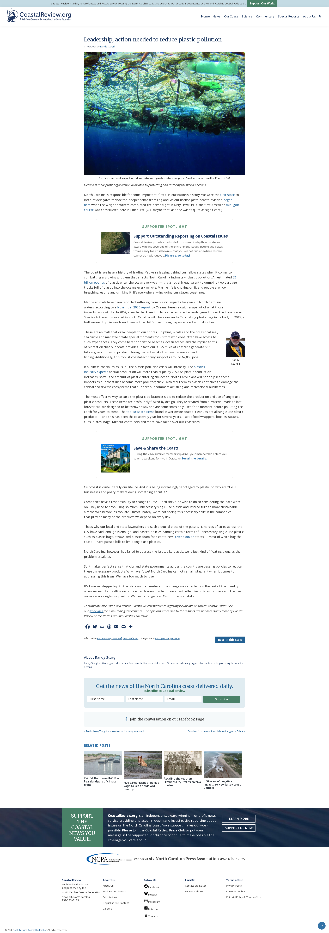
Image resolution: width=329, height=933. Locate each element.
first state (227, 195)
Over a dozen (184, 537)
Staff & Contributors (114, 891)
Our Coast (231, 16)
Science (247, 16)
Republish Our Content (116, 903)
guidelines (96, 611)
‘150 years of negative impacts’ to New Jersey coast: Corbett (222, 784)
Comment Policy (235, 891)
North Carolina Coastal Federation (81, 892)
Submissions (110, 897)
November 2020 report (133, 307)
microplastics (162, 638)
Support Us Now (239, 828)
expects (102, 372)
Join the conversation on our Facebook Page (166, 719)
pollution (174, 638)
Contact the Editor (195, 885)
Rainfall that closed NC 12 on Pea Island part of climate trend (102, 781)
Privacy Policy (234, 885)
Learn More (239, 818)
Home (205, 16)
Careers (107, 908)
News (216, 16)
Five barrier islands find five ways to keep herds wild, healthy (141, 786)
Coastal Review (60, 3)
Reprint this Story (230, 639)
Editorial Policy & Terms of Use (244, 897)
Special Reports (288, 16)
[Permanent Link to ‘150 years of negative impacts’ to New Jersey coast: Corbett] (223, 764)
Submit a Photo (194, 891)
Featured (117, 638)
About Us (309, 16)
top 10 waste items (140, 412)
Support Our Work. (262, 3)
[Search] (320, 16)
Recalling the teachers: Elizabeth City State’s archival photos (182, 782)
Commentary (265, 16)
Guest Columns (130, 638)
